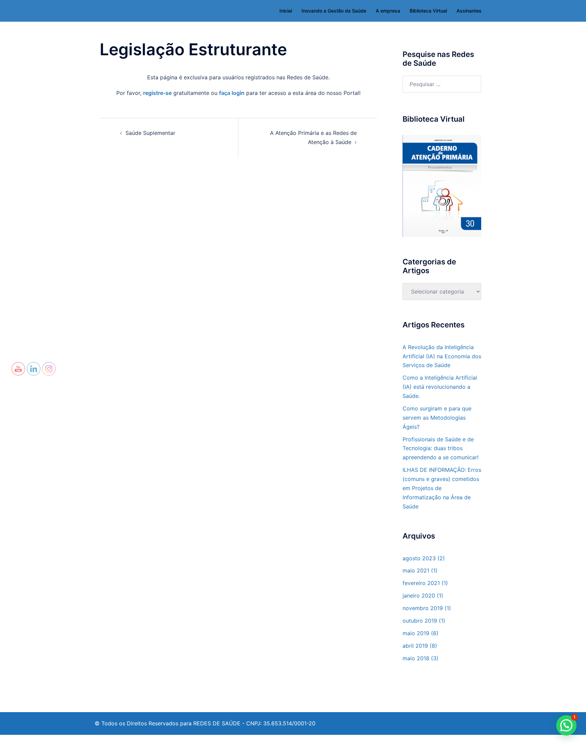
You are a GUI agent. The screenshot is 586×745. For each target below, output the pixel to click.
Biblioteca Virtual (428, 11)
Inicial (285, 11)
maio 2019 (416, 633)
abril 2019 (415, 645)
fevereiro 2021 (421, 583)
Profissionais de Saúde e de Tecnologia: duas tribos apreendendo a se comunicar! (440, 448)
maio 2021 (416, 570)
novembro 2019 (423, 608)
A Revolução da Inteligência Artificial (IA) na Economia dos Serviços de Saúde (442, 356)
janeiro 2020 (419, 595)
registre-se (157, 92)
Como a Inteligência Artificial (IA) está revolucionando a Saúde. (440, 386)
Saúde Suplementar (150, 132)
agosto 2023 (419, 558)
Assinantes (469, 11)
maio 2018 (416, 658)
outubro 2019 (420, 620)
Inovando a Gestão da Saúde (333, 11)
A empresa (388, 11)
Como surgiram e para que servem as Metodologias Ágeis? (437, 417)
